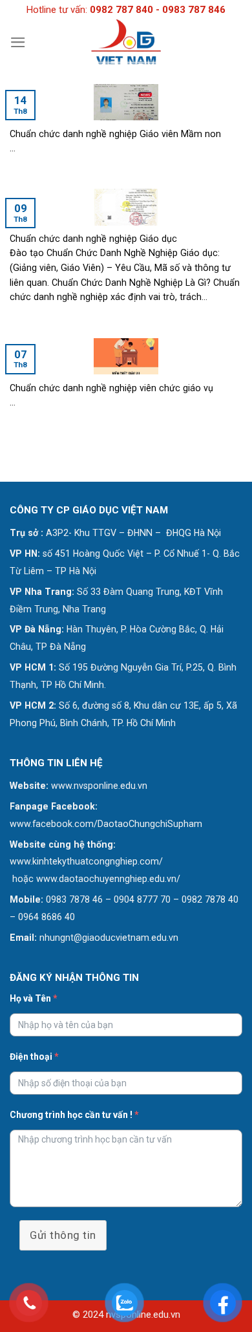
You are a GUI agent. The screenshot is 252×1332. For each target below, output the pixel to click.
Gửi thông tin (63, 1235)
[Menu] (18, 42)
